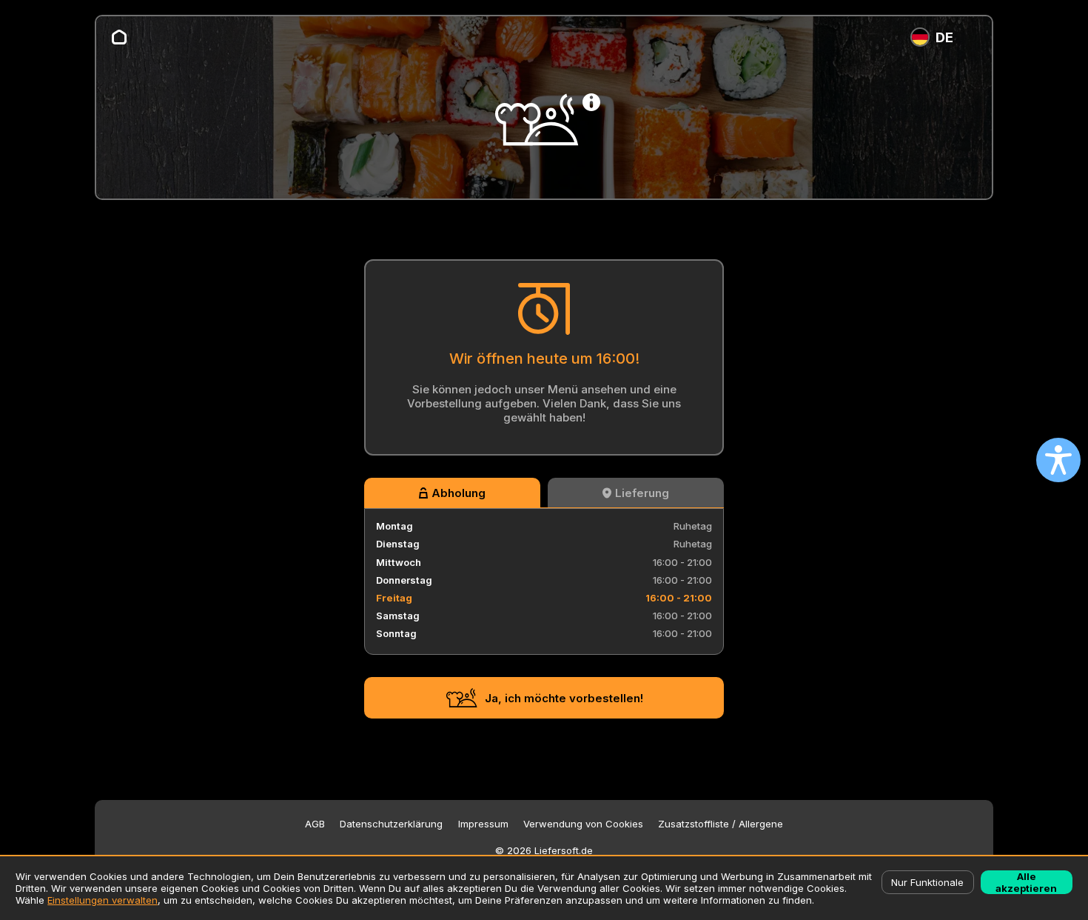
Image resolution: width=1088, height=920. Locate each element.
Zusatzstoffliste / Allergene (720, 824)
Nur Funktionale (927, 882)
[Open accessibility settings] (1058, 460)
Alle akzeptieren (1026, 882)
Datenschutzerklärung (391, 824)
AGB (315, 824)
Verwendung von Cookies (583, 824)
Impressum (483, 824)
